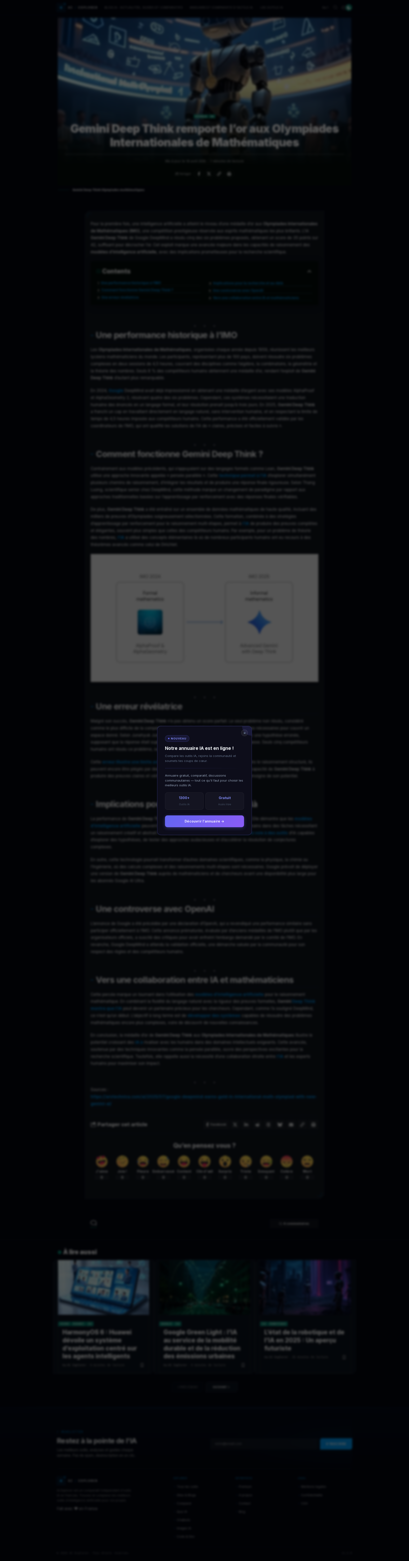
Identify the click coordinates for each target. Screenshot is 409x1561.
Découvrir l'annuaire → (204, 821)
